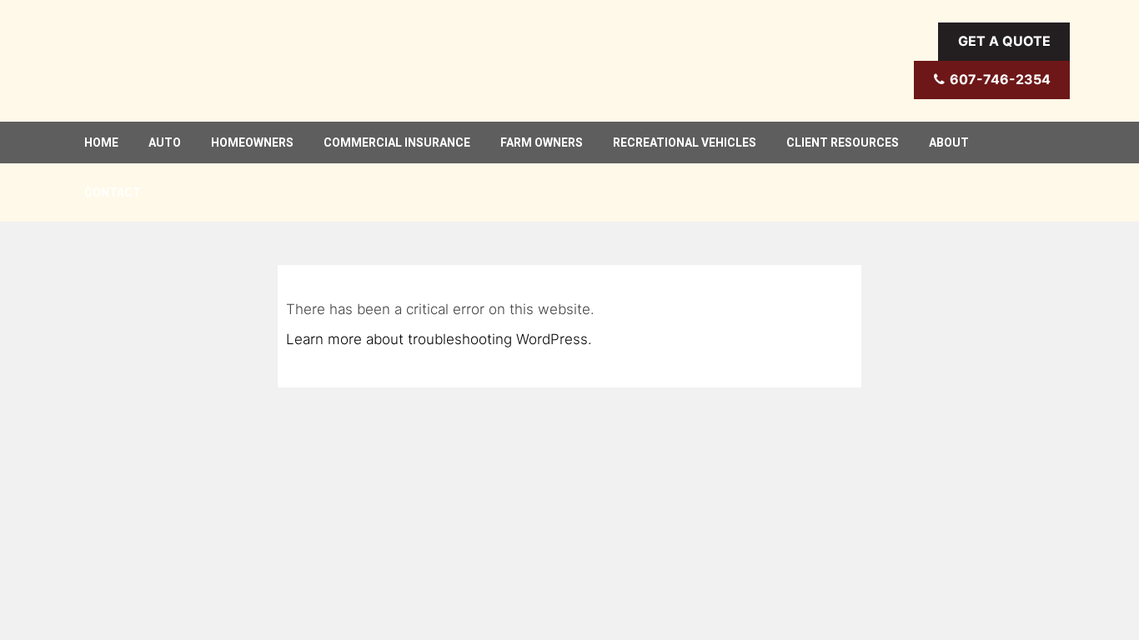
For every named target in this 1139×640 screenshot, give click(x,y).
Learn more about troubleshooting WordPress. (439, 339)
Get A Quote (1004, 40)
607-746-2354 (1000, 79)
